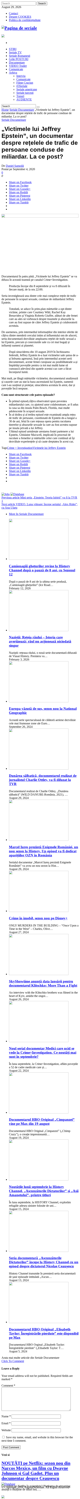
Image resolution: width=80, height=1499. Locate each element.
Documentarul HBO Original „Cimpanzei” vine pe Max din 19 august (42, 1122)
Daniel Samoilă (15, 165)
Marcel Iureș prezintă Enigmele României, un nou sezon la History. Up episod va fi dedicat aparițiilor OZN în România (43, 851)
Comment (8, 1385)
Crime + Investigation (20, 447)
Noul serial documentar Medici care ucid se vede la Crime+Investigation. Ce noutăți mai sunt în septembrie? (42, 1052)
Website (6, 1430)
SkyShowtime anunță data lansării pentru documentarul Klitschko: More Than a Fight (43, 983)
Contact (13, 13)
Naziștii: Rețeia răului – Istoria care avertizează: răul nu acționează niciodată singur (40, 641)
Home (5, 109)
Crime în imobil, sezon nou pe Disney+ (38, 918)
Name (6, 1416)
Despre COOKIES (20, 16)
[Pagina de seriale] (19, 28)
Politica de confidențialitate (25, 20)
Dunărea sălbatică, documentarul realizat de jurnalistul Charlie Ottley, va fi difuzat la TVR (42, 780)
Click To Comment (12, 1361)
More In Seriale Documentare (26, 514)
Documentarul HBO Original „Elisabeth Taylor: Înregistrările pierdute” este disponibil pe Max (44, 1333)
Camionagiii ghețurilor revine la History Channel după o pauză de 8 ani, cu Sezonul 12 (42, 570)
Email (6, 1423)
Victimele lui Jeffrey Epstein (49, 447)
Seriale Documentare (21, 109)
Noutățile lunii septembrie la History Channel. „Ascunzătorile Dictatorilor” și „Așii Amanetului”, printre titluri (44, 1191)
